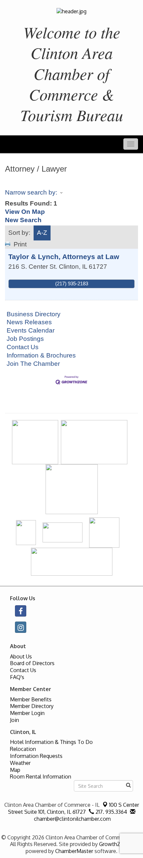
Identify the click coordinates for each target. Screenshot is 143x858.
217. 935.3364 (110, 811)
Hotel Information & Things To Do (51, 742)
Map (15, 770)
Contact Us (23, 347)
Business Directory (34, 314)
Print (20, 244)
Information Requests (36, 756)
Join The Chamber (33, 363)
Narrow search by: (31, 192)
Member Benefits (31, 699)
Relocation (23, 749)
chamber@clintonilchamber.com (72, 818)
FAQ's (17, 677)
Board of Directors (32, 663)
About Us (21, 656)
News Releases (29, 322)
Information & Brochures (41, 355)
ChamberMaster (74, 851)
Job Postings (25, 338)
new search (23, 219)
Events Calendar (31, 330)
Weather (20, 763)
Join (14, 720)
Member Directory (32, 706)
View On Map (25, 211)
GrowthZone (114, 844)
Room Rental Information (40, 776)
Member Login (27, 713)
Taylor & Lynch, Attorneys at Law (63, 256)
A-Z (42, 232)
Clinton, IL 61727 (73, 808)
